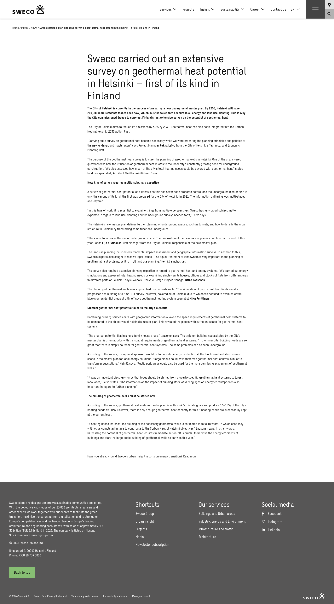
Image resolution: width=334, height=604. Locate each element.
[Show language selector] (329, 4)
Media (139, 537)
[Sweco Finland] (28, 9)
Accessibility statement (115, 596)
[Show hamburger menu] (315, 9)
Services (166, 9)
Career (255, 9)
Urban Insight (144, 521)
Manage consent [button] (141, 596)
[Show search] (329, 14)
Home (15, 27)
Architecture (207, 537)
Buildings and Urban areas (217, 513)
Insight (205, 9)
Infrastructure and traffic (216, 529)
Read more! (190, 456)
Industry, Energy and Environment (222, 521)
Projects (188, 9)
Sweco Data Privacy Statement (50, 596)
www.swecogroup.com (38, 535)
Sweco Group (144, 513)
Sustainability (230, 9)
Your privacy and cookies (84, 596)
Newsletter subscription (152, 544)
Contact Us (278, 9)
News (34, 27)
